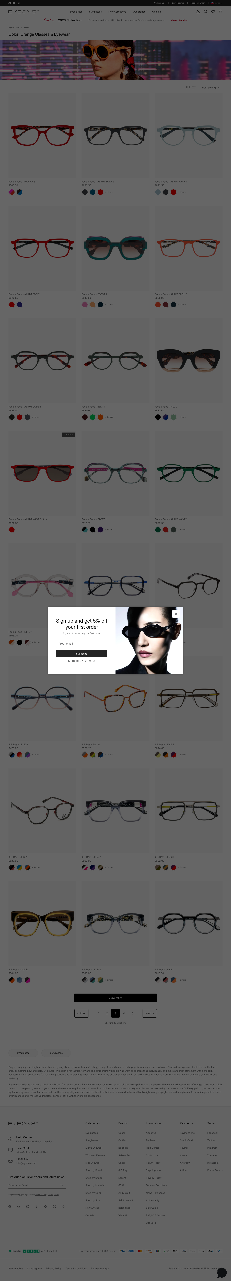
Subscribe (81, 653)
